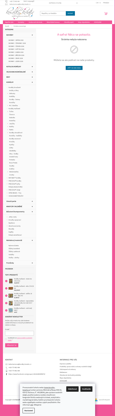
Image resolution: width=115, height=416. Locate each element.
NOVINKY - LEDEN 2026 (16, 61)
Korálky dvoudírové (15, 133)
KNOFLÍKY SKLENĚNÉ (14, 206)
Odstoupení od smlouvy (68, 369)
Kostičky (12, 102)
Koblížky (12, 96)
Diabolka (12, 118)
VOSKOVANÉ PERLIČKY (16, 196)
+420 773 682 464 (14, 367)
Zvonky (11, 175)
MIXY (8, 77)
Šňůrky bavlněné (14, 249)
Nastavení (28, 410)
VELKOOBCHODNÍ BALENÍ (15, 72)
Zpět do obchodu (74, 68)
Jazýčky (12, 124)
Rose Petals (13, 163)
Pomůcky (10, 263)
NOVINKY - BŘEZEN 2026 (16, 55)
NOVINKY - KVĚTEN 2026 (16, 49)
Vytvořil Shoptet (104, 400)
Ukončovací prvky (15, 226)
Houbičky (12, 121)
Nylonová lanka (14, 245)
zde (31, 405)
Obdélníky (12, 151)
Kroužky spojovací (15, 220)
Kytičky (11, 145)
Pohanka (12, 160)
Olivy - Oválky (13, 154)
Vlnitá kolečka (13, 172)
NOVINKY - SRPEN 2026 (16, 40)
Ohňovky (12, 93)
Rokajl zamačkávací (15, 235)
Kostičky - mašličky (15, 136)
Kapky (11, 130)
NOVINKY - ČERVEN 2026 (16, 46)
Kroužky (12, 142)
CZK (97, 3)
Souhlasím (86, 389)
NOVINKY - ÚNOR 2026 (16, 58)
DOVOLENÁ (63, 381)
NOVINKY (9, 35)
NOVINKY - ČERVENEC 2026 (17, 43)
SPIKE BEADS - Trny (15, 193)
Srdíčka (11, 169)
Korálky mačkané (14, 109)
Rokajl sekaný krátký (15, 187)
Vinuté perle (11, 201)
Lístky (11, 148)
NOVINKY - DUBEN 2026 (16, 52)
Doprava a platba (55, 3)
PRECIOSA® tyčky (14, 184)
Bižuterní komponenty (15, 211)
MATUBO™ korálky (15, 178)
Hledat (70, 13)
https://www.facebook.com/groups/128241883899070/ (27, 374)
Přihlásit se (12, 345)
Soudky (11, 166)
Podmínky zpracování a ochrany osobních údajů (75, 367)
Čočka (11, 111)
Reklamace (63, 372)
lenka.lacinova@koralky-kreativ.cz (20, 364)
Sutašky (11, 254)
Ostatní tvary (13, 157)
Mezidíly (11, 229)
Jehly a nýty (13, 217)
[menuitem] (9, 22)
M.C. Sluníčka (13, 105)
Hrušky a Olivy (14, 90)
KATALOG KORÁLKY (13, 66)
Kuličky (11, 127)
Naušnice (12, 223)
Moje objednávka (65, 378)
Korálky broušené (15, 87)
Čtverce (12, 114)
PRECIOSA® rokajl (14, 190)
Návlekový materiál (14, 240)
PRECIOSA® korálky (15, 181)
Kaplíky (11, 232)
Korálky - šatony (14, 99)
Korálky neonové (15, 139)
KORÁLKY (9, 82)
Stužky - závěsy (14, 258)
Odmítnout (72, 389)
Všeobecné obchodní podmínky (70, 375)
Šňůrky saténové (14, 251)
